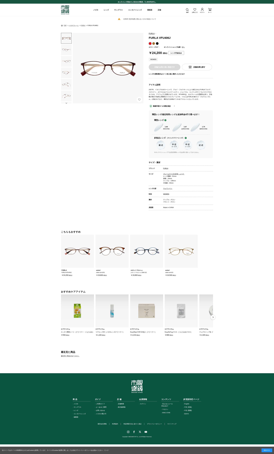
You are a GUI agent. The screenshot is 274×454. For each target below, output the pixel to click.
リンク (106, 450)
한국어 (186, 414)
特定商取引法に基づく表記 (132, 424)
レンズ (76, 410)
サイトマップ (171, 424)
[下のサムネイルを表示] (66, 103)
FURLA (152, 34)
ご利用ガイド (100, 404)
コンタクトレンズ (80, 414)
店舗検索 (121, 404)
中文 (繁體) (188, 410)
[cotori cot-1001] (112, 251)
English (186, 404)
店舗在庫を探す (199, 67)
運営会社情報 (102, 424)
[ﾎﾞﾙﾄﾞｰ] (108, 68)
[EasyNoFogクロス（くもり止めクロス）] (181, 310)
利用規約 (115, 424)
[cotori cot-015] (181, 251)
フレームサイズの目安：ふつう (173, 174)
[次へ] (213, 317)
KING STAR (166, 413)
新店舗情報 (121, 407)
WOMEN (166, 194)
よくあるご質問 (101, 407)
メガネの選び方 (101, 414)
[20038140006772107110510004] (66, 38)
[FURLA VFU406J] (77, 251)
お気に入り (139, 99)
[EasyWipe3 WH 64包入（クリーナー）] (146, 310)
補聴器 (76, 417)
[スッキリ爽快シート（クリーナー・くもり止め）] (77, 310)
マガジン (165, 409)
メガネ (76, 404)
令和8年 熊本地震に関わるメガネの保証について (139, 19)
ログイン (143, 404)
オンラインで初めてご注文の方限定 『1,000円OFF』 (137, 2)
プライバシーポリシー (154, 424)
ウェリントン (167, 188)
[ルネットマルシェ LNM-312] (146, 251)
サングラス (77, 407)
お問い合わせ (100, 410)
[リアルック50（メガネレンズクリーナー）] (112, 310)
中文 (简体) (188, 407)
